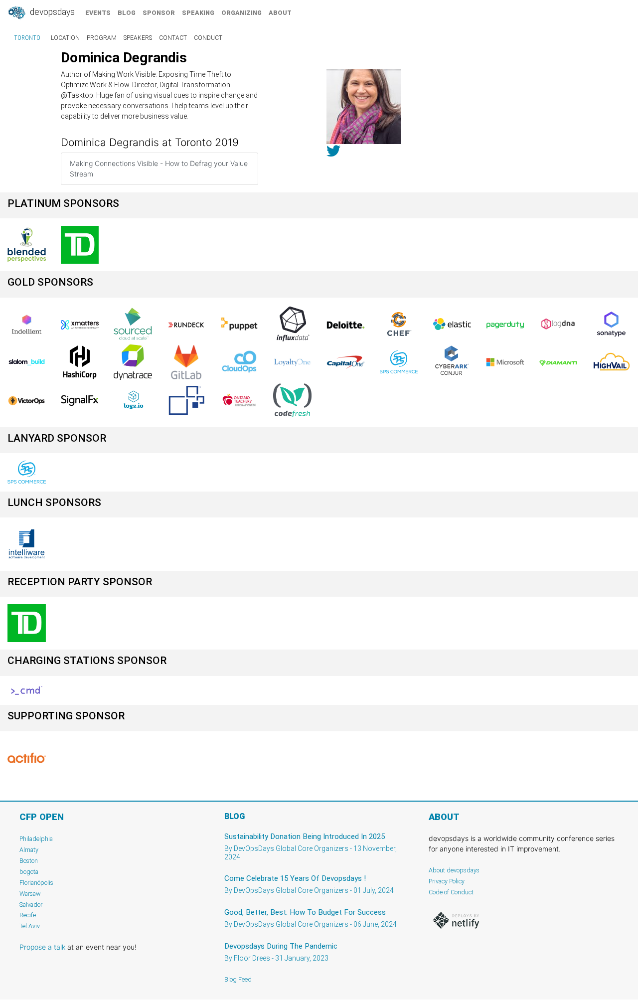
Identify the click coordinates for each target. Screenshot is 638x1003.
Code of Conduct (451, 892)
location (65, 37)
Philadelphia (36, 838)
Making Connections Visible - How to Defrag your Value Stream (159, 168)
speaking (198, 12)
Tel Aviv (29, 926)
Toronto (27, 37)
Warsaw (30, 893)
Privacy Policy (447, 881)
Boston (28, 860)
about (280, 12)
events (98, 12)
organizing (241, 12)
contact (173, 37)
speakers (138, 37)
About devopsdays (454, 870)
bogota (28, 871)
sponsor (159, 12)
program (102, 37)
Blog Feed (238, 979)
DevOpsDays (51, 12)
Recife (27, 915)
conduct (208, 37)
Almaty (28, 849)
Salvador (30, 904)
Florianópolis (36, 882)
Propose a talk (42, 947)
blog (127, 12)
